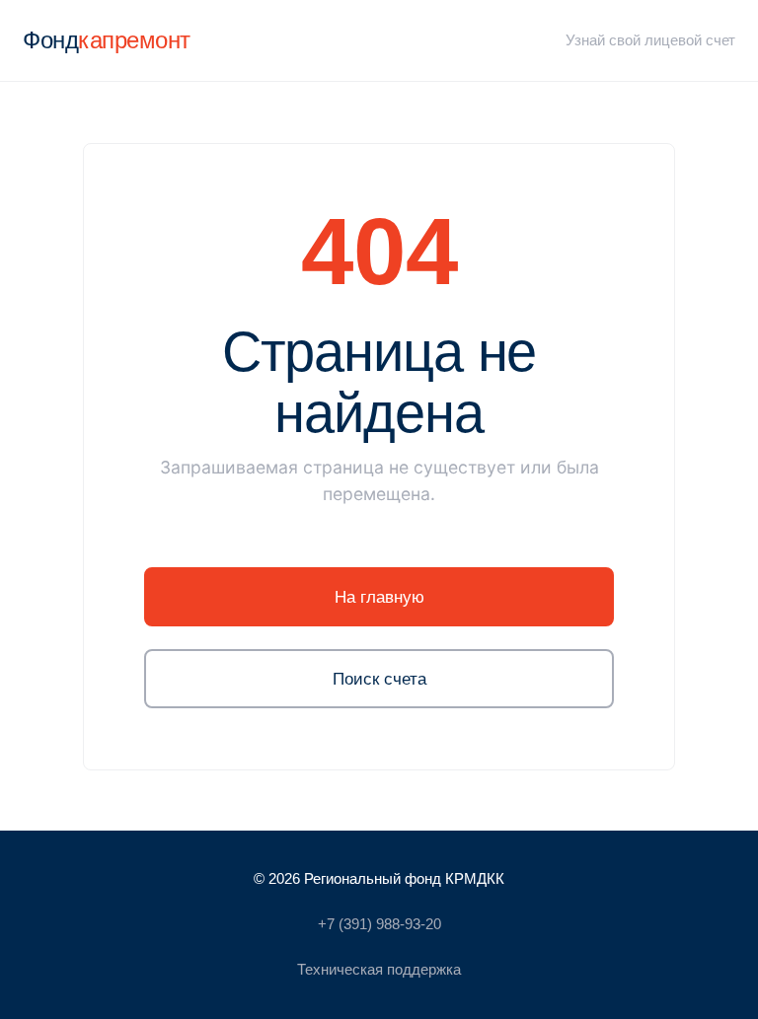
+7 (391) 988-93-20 (379, 923)
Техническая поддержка (379, 969)
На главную (379, 597)
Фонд (106, 40)
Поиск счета (379, 679)
